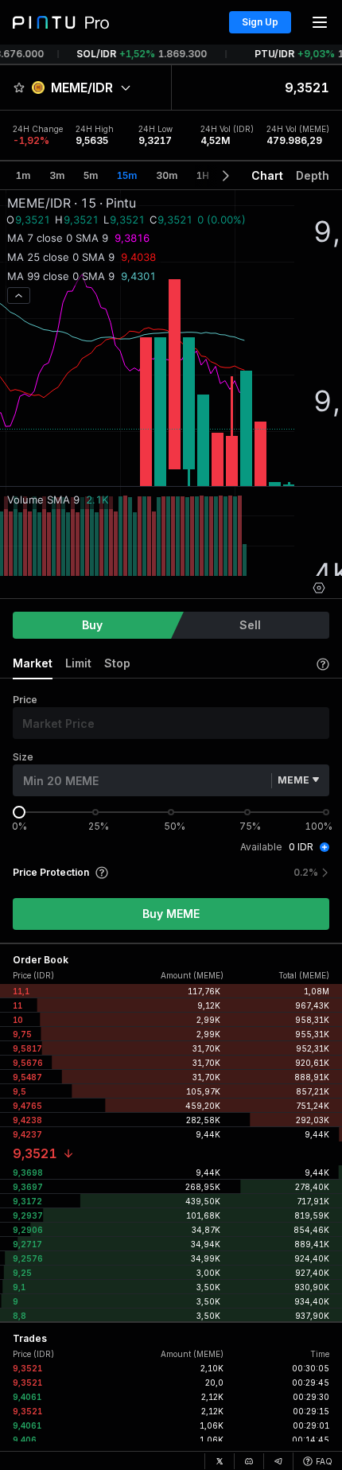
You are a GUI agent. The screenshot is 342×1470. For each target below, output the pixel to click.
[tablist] (171, 175)
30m (166, 175)
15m (127, 175)
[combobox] (85, 87)
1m (23, 175)
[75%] (247, 812)
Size (23, 757)
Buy (92, 625)
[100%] (326, 812)
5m (91, 175)
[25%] (95, 812)
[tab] (32, 664)
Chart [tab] (267, 175)
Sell (250, 625)
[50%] (171, 812)
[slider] (19, 812)
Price (25, 700)
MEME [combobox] (293, 780)
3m (56, 175)
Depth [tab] (312, 175)
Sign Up (260, 22)
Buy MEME (171, 913)
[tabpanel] (171, 394)
